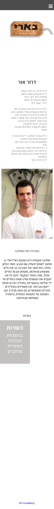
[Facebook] (30, 373)
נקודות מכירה (46, 424)
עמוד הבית (47, 391)
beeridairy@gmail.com (35, 455)
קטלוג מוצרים (45, 417)
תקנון (50, 437)
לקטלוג (27, 56)
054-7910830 (40, 462)
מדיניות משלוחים (43, 431)
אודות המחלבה (45, 397)
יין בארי (49, 404)
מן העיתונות (47, 411)
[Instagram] (24, 373)
